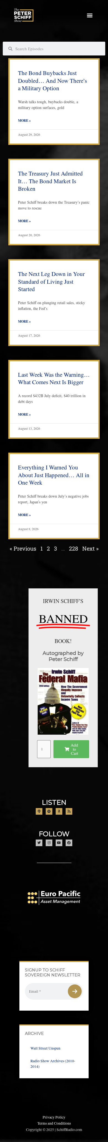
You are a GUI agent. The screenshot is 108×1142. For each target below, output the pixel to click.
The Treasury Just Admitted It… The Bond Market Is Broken (50, 180)
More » (24, 120)
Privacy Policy (54, 1117)
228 (73, 548)
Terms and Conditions (54, 1123)
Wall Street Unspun (45, 1048)
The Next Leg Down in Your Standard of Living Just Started (51, 281)
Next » (90, 548)
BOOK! (63, 641)
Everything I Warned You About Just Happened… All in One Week (53, 474)
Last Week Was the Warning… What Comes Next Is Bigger (54, 378)
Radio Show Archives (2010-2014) (52, 1063)
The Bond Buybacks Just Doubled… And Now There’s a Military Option (52, 80)
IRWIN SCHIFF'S (63, 601)
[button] (89, 15)
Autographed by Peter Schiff (63, 656)
